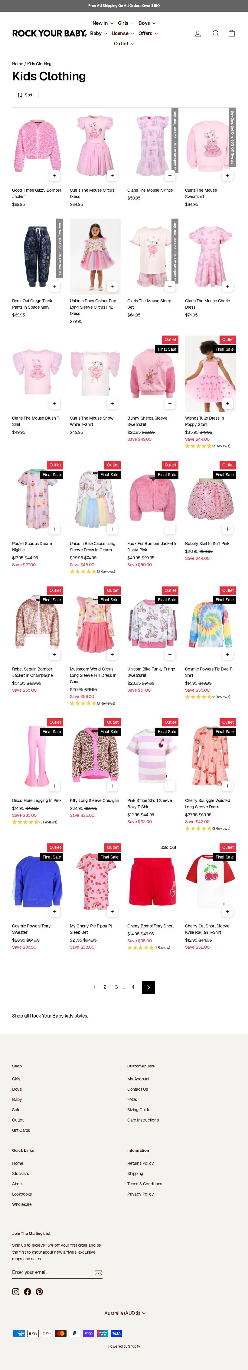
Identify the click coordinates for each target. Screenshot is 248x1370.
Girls (124, 23)
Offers (146, 33)
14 (132, 987)
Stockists (20, 1173)
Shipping (135, 1173)
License (120, 33)
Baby (96, 33)
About (17, 1184)
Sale (16, 1109)
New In (101, 23)
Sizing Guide (138, 1109)
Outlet (121, 44)
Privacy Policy (140, 1194)
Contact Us (137, 1089)
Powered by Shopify (124, 1346)
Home (17, 64)
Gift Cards (21, 1130)
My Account (138, 1079)
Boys (145, 23)
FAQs (132, 1099)
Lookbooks (21, 1194)
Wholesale (21, 1204)
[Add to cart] (54, 175)
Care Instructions (142, 1120)
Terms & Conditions (144, 1184)
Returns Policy (140, 1163)
